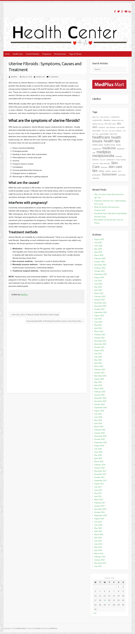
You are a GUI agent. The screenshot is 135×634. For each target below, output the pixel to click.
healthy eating (97, 145)
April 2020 (98, 385)
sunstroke (121, 175)
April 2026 (98, 252)
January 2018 (99, 468)
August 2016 (99, 519)
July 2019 (98, 414)
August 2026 (99, 239)
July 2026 (98, 243)
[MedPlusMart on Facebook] (115, 11)
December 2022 (100, 303)
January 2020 (99, 395)
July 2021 (98, 354)
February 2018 (99, 465)
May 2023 (98, 287)
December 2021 (100, 341)
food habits (96, 131)
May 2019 (98, 420)
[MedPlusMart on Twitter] (118, 11)
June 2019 (98, 417)
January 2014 (99, 560)
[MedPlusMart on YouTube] (126, 11)
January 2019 (99, 433)
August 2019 (99, 411)
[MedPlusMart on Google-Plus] (122, 11)
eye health (121, 127)
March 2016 (98, 534)
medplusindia (103, 156)
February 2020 (99, 392)
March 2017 (98, 500)
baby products (105, 117)
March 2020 (98, 389)
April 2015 (98, 538)
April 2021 (98, 363)
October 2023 (99, 271)
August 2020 (99, 379)
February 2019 (99, 430)
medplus (104, 152)
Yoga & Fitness (75, 54)
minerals (118, 156)
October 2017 (99, 477)
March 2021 (98, 366)
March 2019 (98, 427)
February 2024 (99, 268)
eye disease (110, 127)
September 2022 (100, 312)
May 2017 (98, 493)
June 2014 (98, 544)
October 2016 (99, 512)
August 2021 (99, 350)
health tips (112, 141)
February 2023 (99, 296)
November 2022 (100, 306)
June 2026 (98, 246)
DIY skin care (110, 124)
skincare (104, 167)
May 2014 (98, 547)
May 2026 (98, 249)
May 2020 (98, 382)
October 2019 (99, 404)
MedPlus (14, 77)
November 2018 (100, 436)
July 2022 (98, 319)
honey (118, 145)
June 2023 (98, 284)
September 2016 (100, 515)
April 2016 (98, 531)
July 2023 (98, 281)
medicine (109, 148)
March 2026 (98, 255)
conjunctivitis (97, 120)
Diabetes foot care (118, 120)
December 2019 (100, 398)
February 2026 (99, 258)
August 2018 (99, 446)
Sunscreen (109, 174)
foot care (105, 131)
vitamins (95, 178)
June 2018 (98, 452)
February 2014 (99, 557)
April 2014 (98, 550)
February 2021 (99, 369)
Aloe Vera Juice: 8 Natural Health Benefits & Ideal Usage (34, 314)
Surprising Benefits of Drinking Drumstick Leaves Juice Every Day (54, 321)
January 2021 (99, 373)
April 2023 (98, 290)
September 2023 (100, 274)
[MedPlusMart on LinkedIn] (129, 11)
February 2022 (99, 335)
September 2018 (100, 442)
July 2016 (98, 522)
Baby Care (95, 117)
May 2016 (98, 528)
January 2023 (99, 300)
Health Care (18, 54)
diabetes (107, 120)
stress (114, 171)
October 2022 (99, 309)
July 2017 (98, 487)
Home (7, 54)
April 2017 (98, 496)
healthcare (101, 137)
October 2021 (99, 347)
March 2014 (98, 554)
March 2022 (98, 331)
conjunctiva (115, 117)
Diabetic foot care (97, 124)
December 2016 (100, 509)
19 (105, 600)
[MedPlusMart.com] (109, 81)
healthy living (109, 145)
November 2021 (100, 344)
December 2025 (100, 265)
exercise (102, 127)
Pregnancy (46, 54)
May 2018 (98, 455)
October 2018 (99, 439)
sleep (101, 171)
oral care (102, 160)
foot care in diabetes (115, 131)
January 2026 (99, 262)
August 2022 (99, 316)
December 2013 (100, 563)
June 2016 (98, 525)
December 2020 (100, 376)
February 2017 (99, 503)
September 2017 (100, 481)
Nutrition (95, 160)
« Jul (94, 613)
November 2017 (100, 474)
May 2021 (98, 360)
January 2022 (99, 338)
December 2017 (100, 471)
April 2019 (98, 423)
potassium (111, 160)
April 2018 (98, 458)
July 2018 (98, 449)
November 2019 (100, 401)
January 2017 (99, 506)
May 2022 (98, 325)
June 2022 (98, 322)
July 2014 (98, 541)
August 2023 (99, 277)
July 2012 (98, 566)
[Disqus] (47, 358)
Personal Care (60, 54)
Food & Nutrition (32, 54)
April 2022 (98, 328)
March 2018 (98, 462)
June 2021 (98, 357)
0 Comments (53, 77)
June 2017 (98, 490)
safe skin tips (105, 163)
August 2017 (99, 484)
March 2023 (98, 293)
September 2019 (100, 408)
